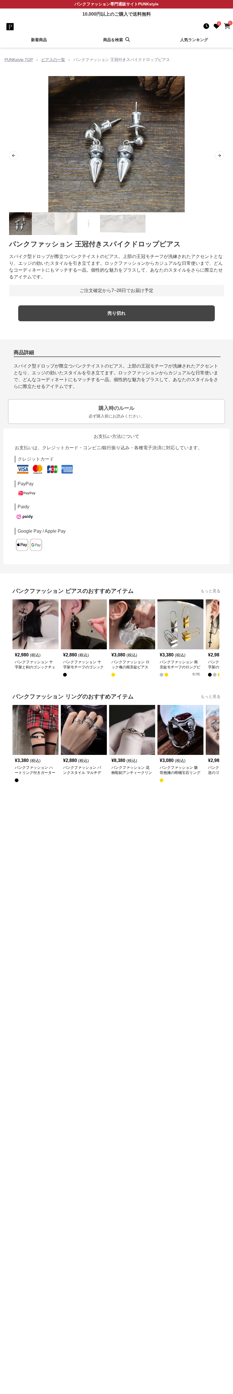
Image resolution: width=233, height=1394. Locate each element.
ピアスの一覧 (53, 59)
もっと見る (210, 591)
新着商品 (39, 39)
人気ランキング (194, 39)
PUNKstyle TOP (19, 59)
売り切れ (116, 313)
